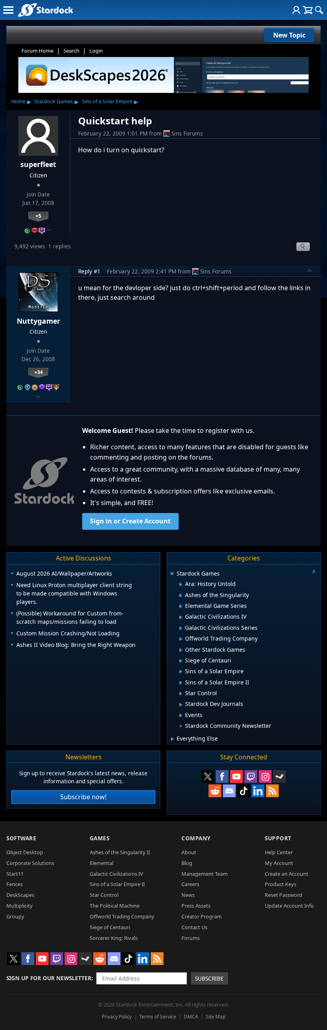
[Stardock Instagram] (265, 776)
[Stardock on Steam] (279, 776)
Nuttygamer (38, 321)
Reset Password (283, 894)
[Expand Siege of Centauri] (180, 661)
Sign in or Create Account (130, 521)
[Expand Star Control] (180, 694)
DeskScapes (20, 894)
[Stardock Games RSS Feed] (272, 791)
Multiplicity (19, 905)
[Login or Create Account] (296, 10)
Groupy (15, 916)
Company (196, 838)
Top (310, 271)
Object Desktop (24, 852)
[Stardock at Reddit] (215, 791)
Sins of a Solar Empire (107, 101)
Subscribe (209, 978)
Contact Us (194, 927)
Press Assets (196, 905)
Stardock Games (53, 101)
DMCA (191, 1016)
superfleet (38, 164)
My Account (279, 863)
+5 (38, 215)
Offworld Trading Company (122, 916)
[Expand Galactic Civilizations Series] (180, 628)
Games (100, 838)
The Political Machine (115, 905)
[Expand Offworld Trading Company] (180, 639)
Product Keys (280, 884)
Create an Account (286, 873)
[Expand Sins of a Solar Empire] (180, 672)
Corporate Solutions (30, 863)
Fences (14, 884)
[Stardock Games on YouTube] (236, 776)
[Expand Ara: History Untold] (180, 584)
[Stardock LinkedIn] (258, 791)
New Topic (289, 35)
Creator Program (201, 916)
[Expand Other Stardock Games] (180, 650)
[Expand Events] (180, 715)
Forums (190, 938)
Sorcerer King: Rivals (114, 938)
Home (18, 101)
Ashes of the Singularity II (120, 852)
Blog (186, 863)
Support (278, 838)
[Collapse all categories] (314, 572)
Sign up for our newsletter (48, 978)
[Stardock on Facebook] (222, 776)
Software (21, 838)
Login (96, 50)
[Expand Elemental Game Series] (180, 606)
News (188, 894)
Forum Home (37, 50)
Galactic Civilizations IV (116, 873)
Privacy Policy (117, 1016)
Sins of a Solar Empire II (117, 884)
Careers (190, 884)
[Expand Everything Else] (172, 739)
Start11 (15, 873)
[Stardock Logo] (45, 10)
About (188, 852)
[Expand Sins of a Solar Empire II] (180, 683)
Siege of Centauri (110, 927)
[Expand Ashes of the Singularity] (180, 596)
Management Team (204, 873)
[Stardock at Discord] (229, 791)
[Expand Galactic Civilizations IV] (180, 617)
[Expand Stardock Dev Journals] (180, 705)
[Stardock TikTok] (243, 791)
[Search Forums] (319, 10)
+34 (38, 371)
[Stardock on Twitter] (208, 776)
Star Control (104, 894)
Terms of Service (157, 1016)
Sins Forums (187, 133)
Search (71, 50)
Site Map (215, 1016)
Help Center (279, 852)
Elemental (101, 863)
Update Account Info (289, 905)
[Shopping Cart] (308, 10)
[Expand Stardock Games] (172, 574)
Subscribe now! (83, 796)
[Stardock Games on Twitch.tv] (251, 776)
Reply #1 (89, 271)
